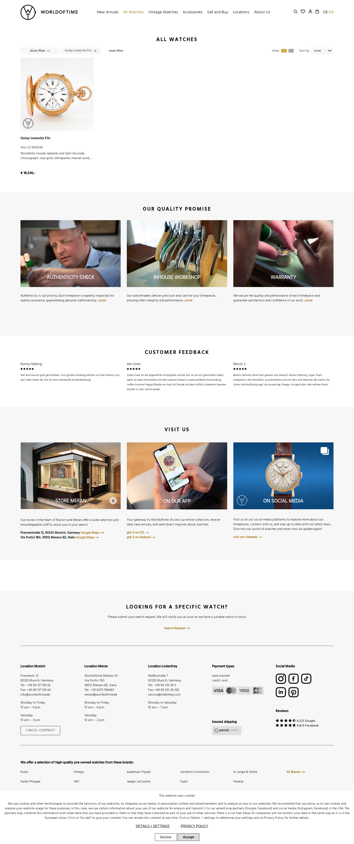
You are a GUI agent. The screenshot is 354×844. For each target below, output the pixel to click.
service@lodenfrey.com (164, 694)
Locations (241, 12)
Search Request (175, 628)
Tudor (184, 781)
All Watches (133, 12)
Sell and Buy (217, 12)
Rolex (24, 772)
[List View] (291, 51)
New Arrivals (107, 12)
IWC (77, 781)
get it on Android (139, 537)
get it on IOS (136, 532)
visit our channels (245, 537)
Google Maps (90, 532)
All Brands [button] (293, 772)
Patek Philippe (30, 781)
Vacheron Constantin (194, 772)
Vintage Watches (163, 12)
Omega (79, 772)
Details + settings (203, 818)
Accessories (192, 12)
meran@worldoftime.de (100, 694)
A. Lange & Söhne (245, 772)
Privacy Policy (274, 818)
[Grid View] (284, 51)
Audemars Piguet (139, 772)
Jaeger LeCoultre (138, 781)
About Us (262, 12)
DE (325, 12)
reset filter (116, 50)
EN (331, 12)
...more (102, 300)
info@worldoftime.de (35, 694)
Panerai (238, 781)
